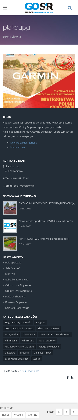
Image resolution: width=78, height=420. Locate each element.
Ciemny (32, 414)
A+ (74, 412)
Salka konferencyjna (16, 279)
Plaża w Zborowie (15, 296)
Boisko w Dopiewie (16, 302)
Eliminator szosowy (48, 328)
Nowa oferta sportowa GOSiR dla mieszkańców (46, 221)
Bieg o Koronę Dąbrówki (18, 322)
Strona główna (12, 36)
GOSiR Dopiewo (29, 371)
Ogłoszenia (29, 334)
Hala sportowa (13, 262)
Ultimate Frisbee (42, 352)
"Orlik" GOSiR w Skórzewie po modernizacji (44, 238)
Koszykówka (11, 334)
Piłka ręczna (28, 340)
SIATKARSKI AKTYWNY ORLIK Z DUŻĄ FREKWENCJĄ (47, 203)
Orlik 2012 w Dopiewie (18, 285)
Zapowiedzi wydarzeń (16, 358)
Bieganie (40, 322)
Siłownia (10, 274)
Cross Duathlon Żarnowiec (19, 328)
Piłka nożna (11, 340)
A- (59, 412)
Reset (5, 414)
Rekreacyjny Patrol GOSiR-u (19, 346)
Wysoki (18, 414)
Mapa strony (17, 147)
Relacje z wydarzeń (49, 346)
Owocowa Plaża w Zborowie (55, 334)
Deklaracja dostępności (23, 142)
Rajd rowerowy (47, 340)
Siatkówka (10, 352)
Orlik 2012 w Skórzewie (18, 291)
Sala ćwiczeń (12, 268)
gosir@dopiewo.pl (24, 185)
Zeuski (36, 358)
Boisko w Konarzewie (17, 308)
